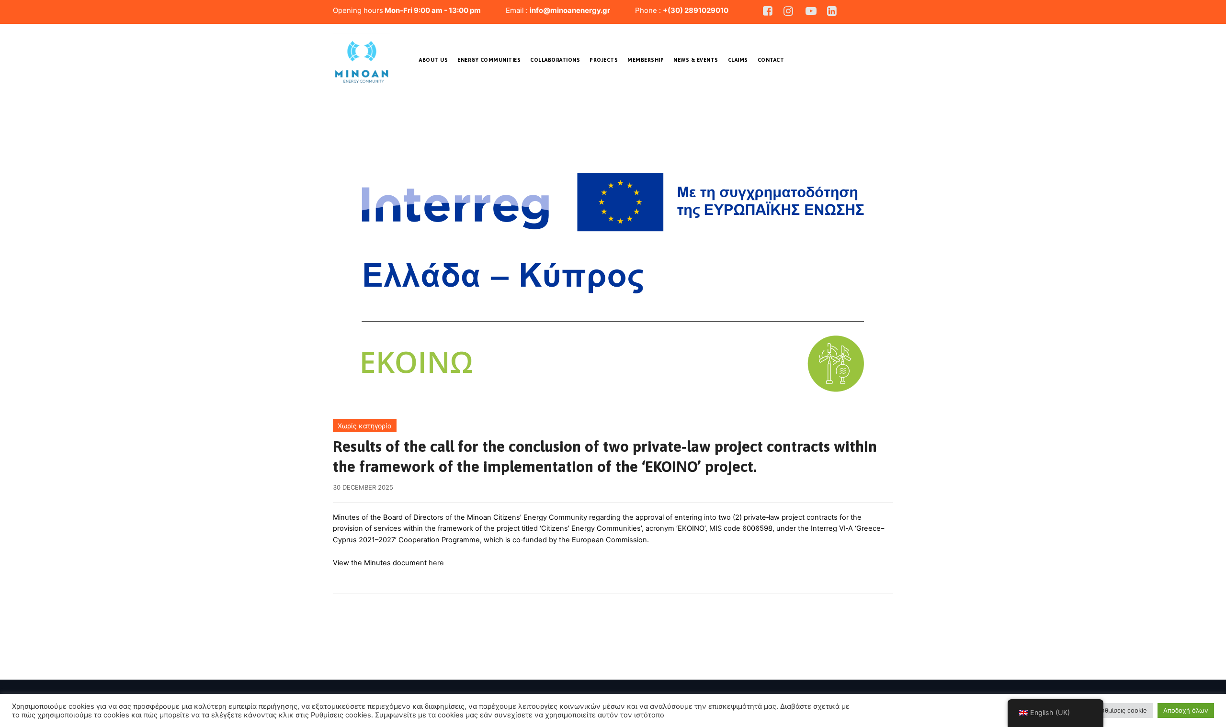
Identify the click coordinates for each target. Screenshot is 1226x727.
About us (433, 60)
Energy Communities (489, 60)
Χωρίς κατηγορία (365, 426)
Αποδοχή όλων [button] (1185, 710)
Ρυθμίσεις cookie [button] (1122, 710)
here (436, 563)
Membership (645, 60)
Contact (771, 60)
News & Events (695, 60)
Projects (604, 60)
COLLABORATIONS (555, 60)
